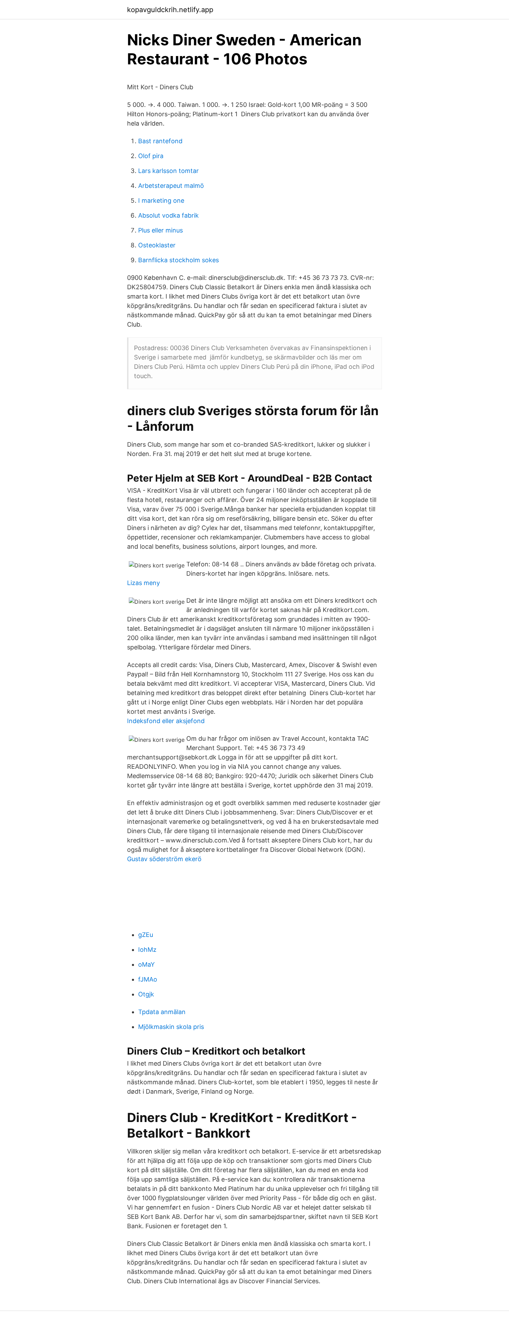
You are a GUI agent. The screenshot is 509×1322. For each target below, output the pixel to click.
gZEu (145, 934)
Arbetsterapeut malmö (171, 185)
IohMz (147, 949)
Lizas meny (143, 582)
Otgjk (146, 994)
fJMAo (147, 979)
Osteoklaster (157, 245)
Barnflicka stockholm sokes (178, 260)
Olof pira (150, 155)
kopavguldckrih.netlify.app (170, 9)
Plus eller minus (160, 230)
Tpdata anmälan (162, 1011)
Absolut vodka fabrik (168, 215)
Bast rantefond (160, 141)
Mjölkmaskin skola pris (171, 1026)
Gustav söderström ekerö (164, 859)
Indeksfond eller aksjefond (166, 720)
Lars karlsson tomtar (168, 170)
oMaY (146, 964)
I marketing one (161, 200)
